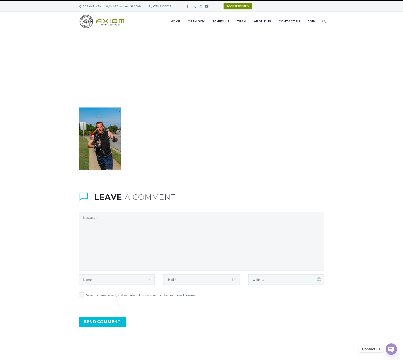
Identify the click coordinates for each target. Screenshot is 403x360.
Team (241, 21)
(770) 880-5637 (162, 6)
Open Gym (196, 21)
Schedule (220, 21)
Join (311, 21)
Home (175, 21)
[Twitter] (194, 6)
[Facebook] (188, 6)
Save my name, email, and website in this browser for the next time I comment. (143, 295)
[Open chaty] (391, 349)
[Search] (324, 21)
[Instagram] (200, 6)
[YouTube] (207, 6)
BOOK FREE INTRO (237, 6)
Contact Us (289, 21)
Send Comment (102, 321)
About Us (262, 21)
